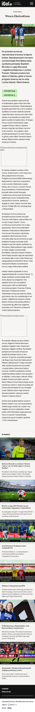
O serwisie (5, 688)
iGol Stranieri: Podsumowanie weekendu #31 (14, 547)
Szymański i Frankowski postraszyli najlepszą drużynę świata (16, 669)
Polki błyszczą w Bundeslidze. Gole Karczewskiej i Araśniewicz (15, 627)
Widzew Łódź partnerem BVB (13, 586)
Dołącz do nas (6, 691)
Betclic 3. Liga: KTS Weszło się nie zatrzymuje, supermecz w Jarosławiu (16, 507)
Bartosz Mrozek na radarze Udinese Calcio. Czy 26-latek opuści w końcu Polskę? (16, 466)
